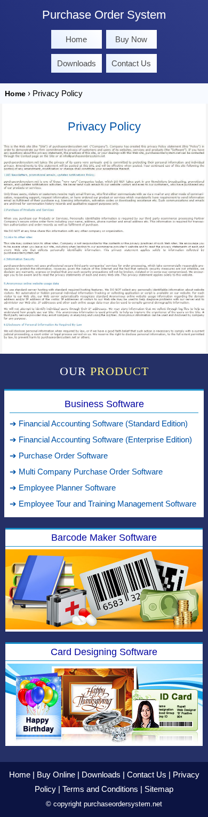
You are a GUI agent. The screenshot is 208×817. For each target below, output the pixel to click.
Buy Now (131, 39)
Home (76, 39)
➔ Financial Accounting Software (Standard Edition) (99, 423)
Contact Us (131, 63)
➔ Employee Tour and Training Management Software (103, 503)
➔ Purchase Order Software (59, 455)
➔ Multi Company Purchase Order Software (86, 471)
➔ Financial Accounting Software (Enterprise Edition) (101, 439)
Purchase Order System (104, 14)
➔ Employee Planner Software (63, 487)
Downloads (76, 63)
